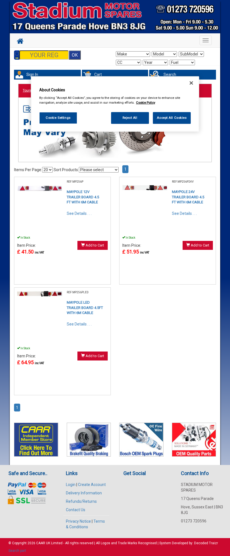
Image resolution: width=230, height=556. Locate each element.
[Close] (191, 83)
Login (70, 484)
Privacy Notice (78, 521)
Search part (17, 551)
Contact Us (75, 510)
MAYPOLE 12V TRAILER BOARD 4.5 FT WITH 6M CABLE (83, 197)
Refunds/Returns (81, 501)
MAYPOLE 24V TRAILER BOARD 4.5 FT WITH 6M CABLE (188, 197)
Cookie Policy (145, 103)
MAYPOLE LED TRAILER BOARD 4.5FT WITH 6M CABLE (85, 307)
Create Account (92, 484)
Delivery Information (84, 493)
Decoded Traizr (206, 543)
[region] (115, 104)
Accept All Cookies (172, 118)
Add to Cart (94, 245)
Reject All (130, 118)
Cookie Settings (58, 118)
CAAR (40, 543)
